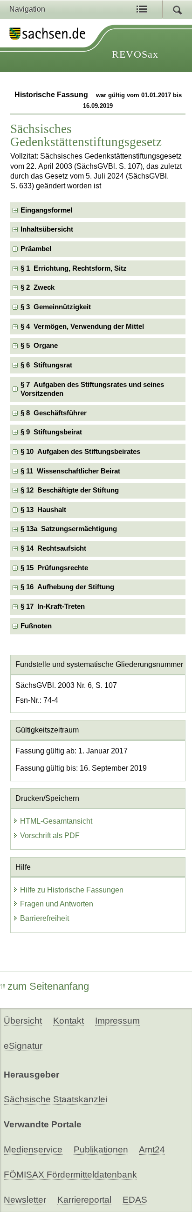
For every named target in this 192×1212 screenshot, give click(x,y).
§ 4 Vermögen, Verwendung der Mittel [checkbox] (82, 326)
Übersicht (23, 1021)
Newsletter (25, 1200)
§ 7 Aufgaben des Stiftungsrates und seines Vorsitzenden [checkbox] (92, 389)
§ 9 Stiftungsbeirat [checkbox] (51, 432)
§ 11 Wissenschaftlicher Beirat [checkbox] (70, 471)
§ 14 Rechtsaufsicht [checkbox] (53, 548)
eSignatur (23, 1046)
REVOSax (135, 54)
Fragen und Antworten (56, 904)
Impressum (117, 1021)
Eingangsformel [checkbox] (46, 210)
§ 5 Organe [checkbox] (39, 345)
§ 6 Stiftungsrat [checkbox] (46, 365)
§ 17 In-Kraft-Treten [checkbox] (53, 606)
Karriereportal (84, 1200)
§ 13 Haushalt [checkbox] (43, 509)
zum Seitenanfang (48, 986)
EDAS (135, 1200)
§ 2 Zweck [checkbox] (38, 287)
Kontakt (68, 1021)
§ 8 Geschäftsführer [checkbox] (54, 413)
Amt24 (152, 1149)
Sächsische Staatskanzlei (55, 1099)
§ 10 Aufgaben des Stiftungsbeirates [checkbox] (80, 451)
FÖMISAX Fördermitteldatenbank (70, 1174)
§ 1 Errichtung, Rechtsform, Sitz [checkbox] (74, 268)
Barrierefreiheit (44, 918)
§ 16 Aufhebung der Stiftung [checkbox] (67, 587)
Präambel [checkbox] (36, 249)
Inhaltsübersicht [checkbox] (47, 229)
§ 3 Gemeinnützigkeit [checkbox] (56, 307)
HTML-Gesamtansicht (56, 821)
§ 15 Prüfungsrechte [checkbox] (54, 568)
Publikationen (101, 1149)
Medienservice (33, 1149)
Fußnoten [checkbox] (36, 626)
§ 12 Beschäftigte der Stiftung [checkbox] (70, 490)
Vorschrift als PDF (50, 835)
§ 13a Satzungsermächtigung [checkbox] (69, 529)
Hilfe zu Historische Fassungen (71, 890)
